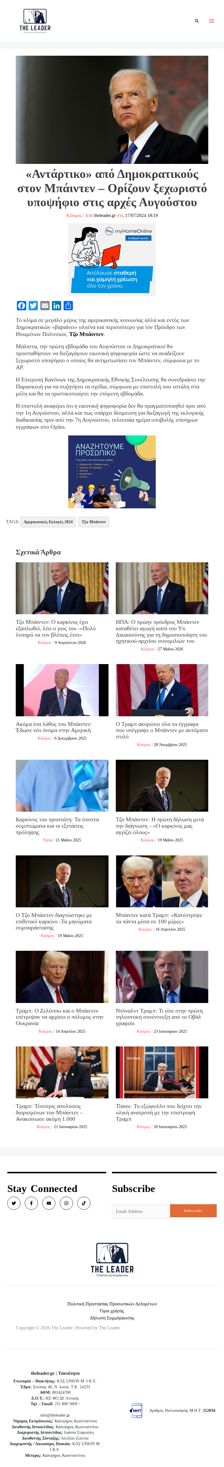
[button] (197, 21)
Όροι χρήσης (112, 1310)
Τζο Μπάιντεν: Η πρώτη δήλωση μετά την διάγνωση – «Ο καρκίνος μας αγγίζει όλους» (160, 825)
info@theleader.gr (55, 1415)
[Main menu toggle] (211, 20)
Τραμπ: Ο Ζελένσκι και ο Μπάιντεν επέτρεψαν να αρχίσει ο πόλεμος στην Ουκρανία (60, 1016)
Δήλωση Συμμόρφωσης (112, 1317)
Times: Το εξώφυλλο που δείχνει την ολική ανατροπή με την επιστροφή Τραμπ (159, 1112)
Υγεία (47, 840)
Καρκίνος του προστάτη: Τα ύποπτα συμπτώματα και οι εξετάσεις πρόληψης (57, 825)
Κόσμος (74, 215)
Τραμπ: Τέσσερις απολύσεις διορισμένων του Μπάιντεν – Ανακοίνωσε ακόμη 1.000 (49, 1112)
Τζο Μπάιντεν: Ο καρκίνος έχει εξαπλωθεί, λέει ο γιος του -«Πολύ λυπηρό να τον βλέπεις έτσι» (56, 628)
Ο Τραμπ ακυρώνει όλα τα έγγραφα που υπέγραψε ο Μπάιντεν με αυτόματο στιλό (162, 730)
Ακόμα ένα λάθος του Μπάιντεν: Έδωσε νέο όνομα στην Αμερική (54, 727)
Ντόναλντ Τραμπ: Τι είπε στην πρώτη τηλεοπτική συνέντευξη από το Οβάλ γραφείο (159, 1016)
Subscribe (193, 1210)
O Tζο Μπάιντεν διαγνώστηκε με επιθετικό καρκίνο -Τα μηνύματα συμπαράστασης (54, 921)
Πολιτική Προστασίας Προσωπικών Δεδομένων (112, 1303)
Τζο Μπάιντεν (86, 334)
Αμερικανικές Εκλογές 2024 (48, 522)
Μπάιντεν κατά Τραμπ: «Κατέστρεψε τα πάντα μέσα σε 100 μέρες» (159, 918)
